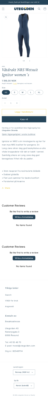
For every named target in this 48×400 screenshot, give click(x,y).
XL (39, 92)
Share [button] (7, 188)
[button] (3, 9)
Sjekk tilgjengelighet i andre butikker (18, 134)
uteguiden (21, 395)
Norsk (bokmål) (22, 385)
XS (6, 92)
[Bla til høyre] (30, 61)
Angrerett (9, 306)
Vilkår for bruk (11, 301)
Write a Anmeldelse (24, 217)
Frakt (15, 83)
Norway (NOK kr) (22, 372)
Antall (4, 98)
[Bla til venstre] (18, 61)
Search (8, 295)
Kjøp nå (24, 119)
